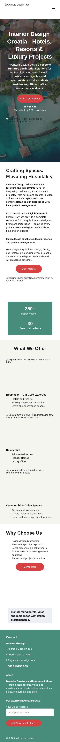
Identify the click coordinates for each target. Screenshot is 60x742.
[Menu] (53, 9)
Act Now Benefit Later (23, 723)
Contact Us (30, 566)
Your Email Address (17, 706)
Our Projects (29, 268)
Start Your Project (30, 98)
